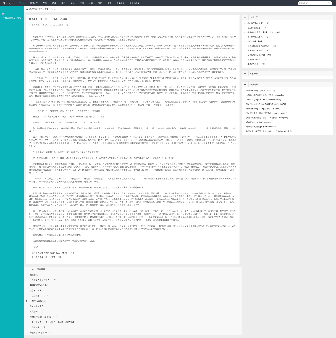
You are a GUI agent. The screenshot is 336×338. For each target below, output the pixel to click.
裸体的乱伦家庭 (36, 306)
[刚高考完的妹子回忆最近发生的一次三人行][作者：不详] (269, 131)
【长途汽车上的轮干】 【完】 (258, 50)
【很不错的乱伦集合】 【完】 (258, 37)
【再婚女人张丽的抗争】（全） (43, 280)
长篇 (109, 3)
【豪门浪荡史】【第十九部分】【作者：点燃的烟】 (52, 322)
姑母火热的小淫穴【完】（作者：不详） (57, 253)
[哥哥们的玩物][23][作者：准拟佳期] (260, 90)
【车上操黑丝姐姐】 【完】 (257, 28)
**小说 (22, 3)
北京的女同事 (35, 290)
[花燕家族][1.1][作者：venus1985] (260, 122)
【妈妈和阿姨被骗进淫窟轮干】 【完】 (261, 46)
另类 (45, 3)
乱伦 (73, 3)
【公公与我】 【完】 (254, 41)
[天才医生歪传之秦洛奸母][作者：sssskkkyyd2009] (266, 113)
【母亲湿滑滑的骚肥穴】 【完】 (259, 55)
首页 (47, 9)
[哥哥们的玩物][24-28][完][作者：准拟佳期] (263, 108)
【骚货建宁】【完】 (38, 327)
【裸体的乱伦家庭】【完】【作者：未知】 (263, 32)
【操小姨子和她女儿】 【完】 (258, 23)
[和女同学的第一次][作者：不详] (43, 317)
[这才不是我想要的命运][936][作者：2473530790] (266, 104)
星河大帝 (34, 3)
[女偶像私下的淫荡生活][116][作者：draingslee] (265, 95)
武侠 (54, 3)
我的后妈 (34, 275)
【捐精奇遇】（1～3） (39, 296)
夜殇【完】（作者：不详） (51, 257)
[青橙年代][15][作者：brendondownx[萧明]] (263, 99)
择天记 (7, 3)
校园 (82, 3)
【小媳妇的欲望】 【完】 (256, 64)
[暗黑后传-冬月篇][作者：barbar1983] (261, 127)
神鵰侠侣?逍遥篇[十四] (39, 332)
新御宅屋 (120, 3)
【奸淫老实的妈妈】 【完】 (257, 59)
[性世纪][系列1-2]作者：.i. (41, 285)
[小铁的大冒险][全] (38, 301)
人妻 (91, 3)
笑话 (63, 3)
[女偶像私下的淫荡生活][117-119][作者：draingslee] (267, 118)
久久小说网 (135, 3)
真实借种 (34, 311)
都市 (100, 3)
